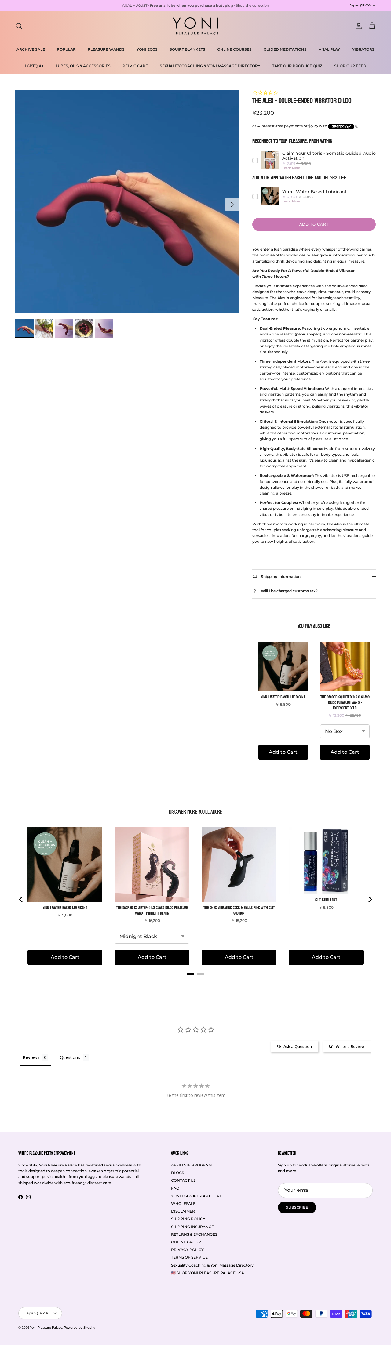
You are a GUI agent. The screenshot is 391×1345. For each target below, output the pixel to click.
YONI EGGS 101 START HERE (196, 1196)
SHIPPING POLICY (188, 1218)
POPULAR (66, 49)
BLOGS (177, 1172)
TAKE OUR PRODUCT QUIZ (297, 65)
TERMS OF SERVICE (189, 1257)
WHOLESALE (183, 1203)
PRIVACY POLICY (187, 1249)
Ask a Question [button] (297, 1046)
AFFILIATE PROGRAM (191, 1165)
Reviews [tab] (31, 1057)
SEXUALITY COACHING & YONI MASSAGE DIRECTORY (210, 65)
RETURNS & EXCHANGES (194, 1234)
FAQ (175, 1188)
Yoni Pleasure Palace (46, 1327)
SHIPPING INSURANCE (192, 1226)
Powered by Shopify (79, 1327)
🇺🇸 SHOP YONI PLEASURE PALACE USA (207, 1273)
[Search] (19, 26)
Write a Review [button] (350, 1046)
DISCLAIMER (183, 1211)
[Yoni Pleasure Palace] (195, 26)
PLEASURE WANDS (106, 49)
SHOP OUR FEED (350, 65)
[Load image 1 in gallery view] (127, 201)
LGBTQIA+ (34, 65)
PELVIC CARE (135, 65)
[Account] (357, 26)
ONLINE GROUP (186, 1242)
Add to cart (314, 224)
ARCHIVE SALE (30, 49)
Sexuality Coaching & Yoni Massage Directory (212, 1265)
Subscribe (297, 1207)
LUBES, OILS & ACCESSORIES (83, 65)
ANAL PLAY (329, 49)
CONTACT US (183, 1180)
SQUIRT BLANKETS (187, 49)
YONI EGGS (147, 49)
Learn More (291, 168)
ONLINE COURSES (234, 49)
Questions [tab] (70, 1057)
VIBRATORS (363, 49)
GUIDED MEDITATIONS (285, 49)
